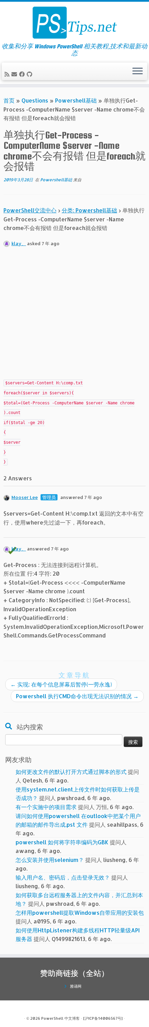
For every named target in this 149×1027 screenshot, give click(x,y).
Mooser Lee (24, 497)
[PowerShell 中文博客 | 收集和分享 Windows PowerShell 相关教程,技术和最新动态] (74, 22)
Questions (34, 100)
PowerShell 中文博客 (60, 1018)
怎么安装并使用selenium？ (50, 859)
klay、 (18, 243)
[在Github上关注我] (30, 74)
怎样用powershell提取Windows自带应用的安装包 (80, 912)
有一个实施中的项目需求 (46, 806)
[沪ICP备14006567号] (103, 1018)
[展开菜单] (137, 71)
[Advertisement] (74, 316)
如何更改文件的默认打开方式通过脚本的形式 (71, 771)
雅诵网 (75, 986)
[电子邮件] (15, 74)
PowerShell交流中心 (29, 210)
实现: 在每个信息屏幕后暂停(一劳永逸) (61, 684)
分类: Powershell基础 (89, 210)
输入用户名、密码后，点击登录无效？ (63, 877)
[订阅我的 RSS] (8, 74)
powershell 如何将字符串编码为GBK (62, 842)
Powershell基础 (76, 100)
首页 (9, 100)
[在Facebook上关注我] (23, 74)
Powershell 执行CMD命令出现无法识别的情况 (77, 696)
